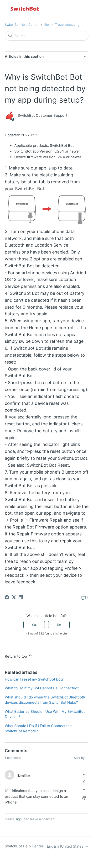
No (59, 624)
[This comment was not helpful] (84, 789)
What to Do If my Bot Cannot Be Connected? (42, 688)
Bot (46, 24)
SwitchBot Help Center (22, 24)
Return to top (16, 656)
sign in (20, 819)
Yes (34, 624)
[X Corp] (14, 597)
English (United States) (66, 846)
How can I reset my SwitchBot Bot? (34, 679)
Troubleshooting (67, 24)
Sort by (80, 758)
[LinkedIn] (21, 597)
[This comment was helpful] (84, 774)
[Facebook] (7, 597)
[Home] (25, 8)
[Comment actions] (84, 798)
